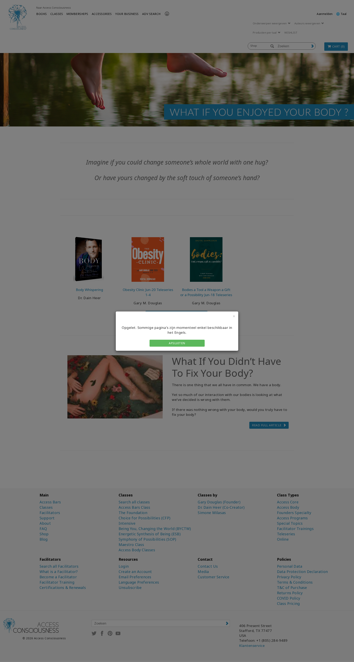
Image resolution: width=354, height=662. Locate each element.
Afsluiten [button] (177, 343)
